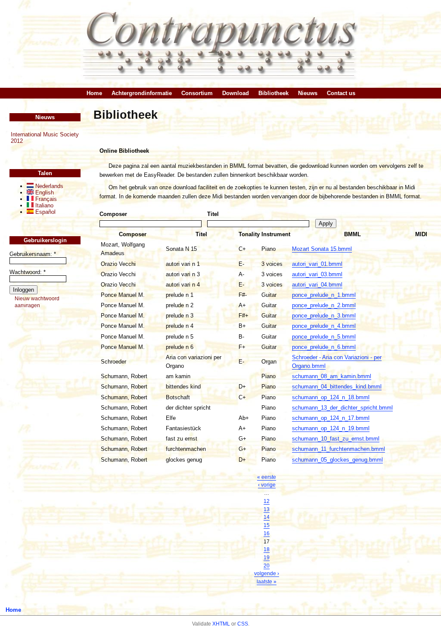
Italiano (43, 205)
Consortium (197, 93)
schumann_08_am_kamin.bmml (331, 376)
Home (94, 93)
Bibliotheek (273, 93)
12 (267, 501)
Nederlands (48, 186)
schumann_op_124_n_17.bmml (331, 418)
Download (235, 93)
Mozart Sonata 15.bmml (322, 249)
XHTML (221, 624)
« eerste (266, 477)
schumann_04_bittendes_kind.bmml (337, 386)
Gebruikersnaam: (32, 254)
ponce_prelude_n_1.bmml (324, 295)
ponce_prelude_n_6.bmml (324, 347)
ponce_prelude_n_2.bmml (324, 305)
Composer (113, 214)
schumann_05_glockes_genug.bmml (337, 459)
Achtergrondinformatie (142, 93)
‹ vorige (267, 485)
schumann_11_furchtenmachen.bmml (338, 449)
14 (267, 517)
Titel (213, 214)
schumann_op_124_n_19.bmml (331, 428)
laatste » (266, 582)
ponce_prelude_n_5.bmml (324, 336)
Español (45, 212)
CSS (242, 624)
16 (267, 533)
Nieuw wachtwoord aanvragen (37, 302)
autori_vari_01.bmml (317, 264)
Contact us (341, 93)
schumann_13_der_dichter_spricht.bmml (342, 407)
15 (267, 525)
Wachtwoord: (27, 272)
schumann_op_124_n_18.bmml (331, 397)
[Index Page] (220, 44)
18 (267, 549)
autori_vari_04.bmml (317, 284)
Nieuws (307, 93)
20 (267, 566)
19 (267, 558)
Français (45, 199)
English (44, 192)
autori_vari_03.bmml (317, 274)
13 (267, 509)
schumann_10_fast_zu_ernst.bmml (335, 438)
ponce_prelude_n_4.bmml (324, 326)
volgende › (266, 573)
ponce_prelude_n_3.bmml (324, 315)
